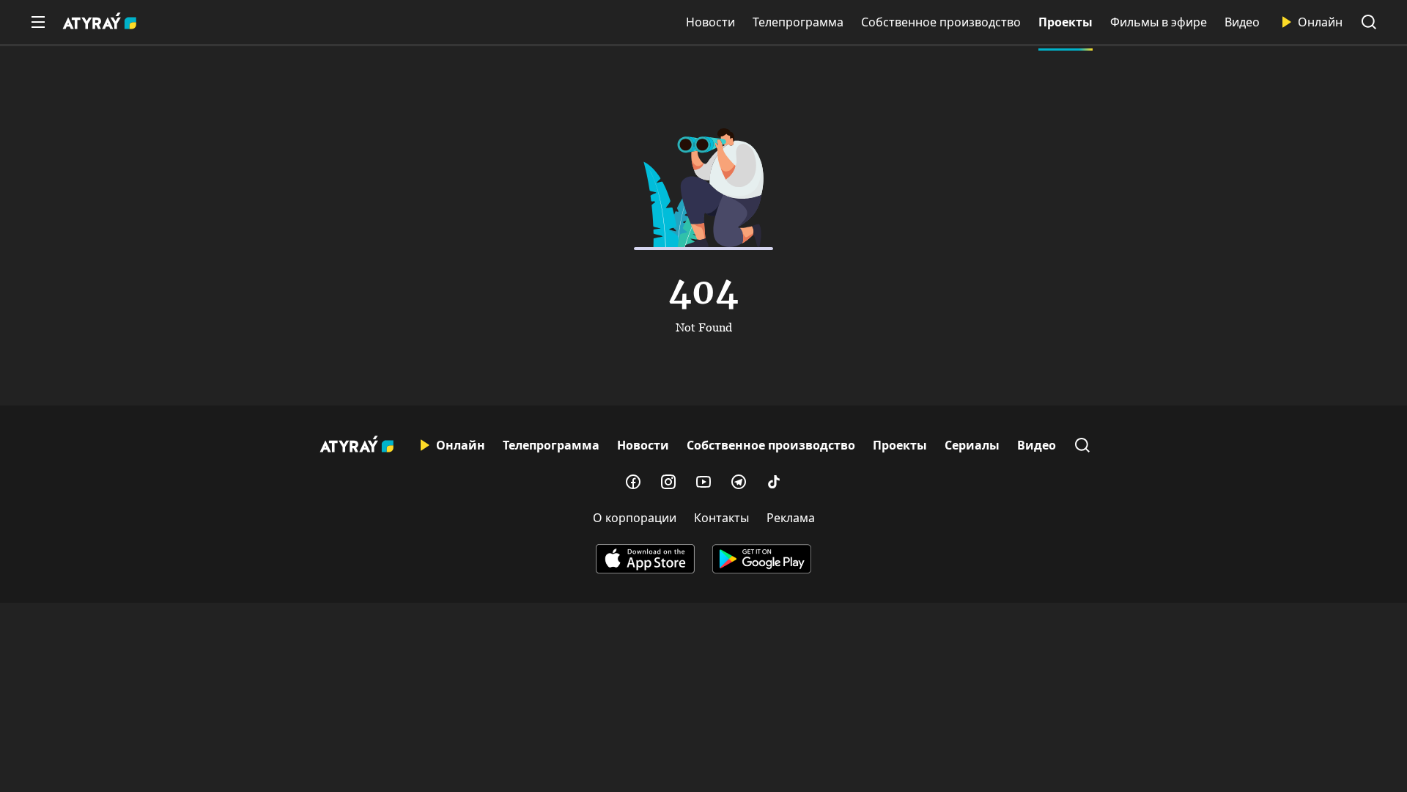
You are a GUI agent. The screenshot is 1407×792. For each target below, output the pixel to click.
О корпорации (634, 518)
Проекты (1065, 22)
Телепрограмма (798, 22)
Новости (710, 22)
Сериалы (972, 445)
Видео (1242, 22)
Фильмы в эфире (1158, 22)
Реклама (791, 518)
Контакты (721, 518)
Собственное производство (941, 22)
